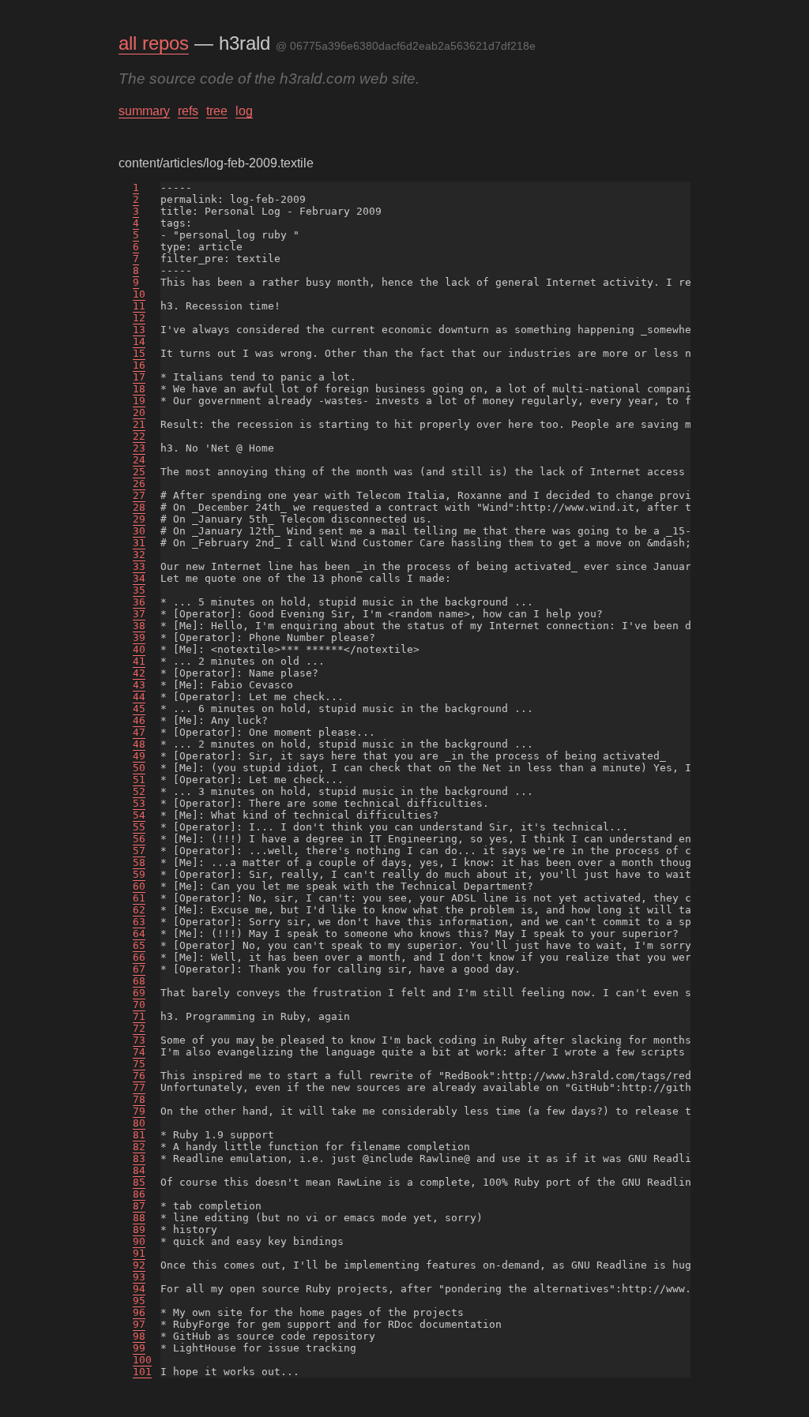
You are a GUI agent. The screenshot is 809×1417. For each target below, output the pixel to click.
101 (142, 1372)
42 (139, 673)
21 (139, 424)
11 (139, 306)
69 (139, 993)
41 (139, 661)
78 (139, 1099)
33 (139, 566)
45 (139, 708)
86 (139, 1194)
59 (139, 874)
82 (139, 1147)
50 (139, 768)
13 (139, 330)
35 (139, 590)
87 (139, 1206)
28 (139, 507)
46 (139, 720)
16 (139, 365)
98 (139, 1336)
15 (139, 353)
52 (139, 791)
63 (139, 922)
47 (139, 732)
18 (139, 389)
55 (139, 827)
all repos (154, 43)
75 (139, 1064)
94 (139, 1289)
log (244, 111)
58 (139, 862)
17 (139, 377)
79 (139, 1111)
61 (139, 898)
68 (139, 981)
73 (139, 1040)
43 (139, 685)
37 (139, 614)
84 (139, 1170)
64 (139, 933)
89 (139, 1229)
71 (139, 1016)
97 (139, 1324)
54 (139, 815)
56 (139, 839)
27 (139, 495)
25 (139, 472)
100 (142, 1360)
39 (139, 637)
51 (139, 779)
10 (139, 294)
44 (139, 697)
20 (139, 412)
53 (139, 803)
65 (139, 945)
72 (139, 1028)
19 (139, 401)
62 (139, 910)
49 (139, 756)
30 (139, 531)
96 (139, 1312)
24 (139, 460)
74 (139, 1052)
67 (139, 969)
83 (139, 1158)
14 (139, 341)
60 (139, 886)
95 (139, 1300)
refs (188, 111)
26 (139, 483)
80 (139, 1123)
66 (139, 957)
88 (139, 1218)
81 (139, 1135)
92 (139, 1265)
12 (139, 318)
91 (139, 1253)
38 (139, 626)
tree (217, 111)
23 (139, 448)
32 (139, 554)
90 (139, 1241)
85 (139, 1182)
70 (139, 1004)
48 (139, 744)
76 (139, 1075)
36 (139, 602)
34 (139, 578)
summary (144, 111)
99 (139, 1348)
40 (139, 649)
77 (139, 1087)
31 (139, 543)
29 (139, 519)
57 (139, 851)
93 (139, 1277)
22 (139, 436)
